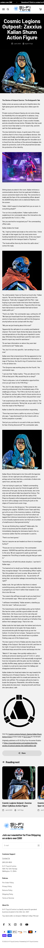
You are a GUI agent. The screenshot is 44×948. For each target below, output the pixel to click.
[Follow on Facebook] (3, 924)
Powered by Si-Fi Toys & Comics (28, 941)
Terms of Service (8, 898)
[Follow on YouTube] (26, 924)
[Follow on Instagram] (15, 924)
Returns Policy (7, 890)
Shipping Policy (7, 894)
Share (24, 753)
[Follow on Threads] (21, 924)
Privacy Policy (7, 886)
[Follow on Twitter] (9, 924)
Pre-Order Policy (8, 883)
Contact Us (6, 858)
